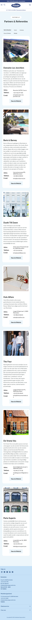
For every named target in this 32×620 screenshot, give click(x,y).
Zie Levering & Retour (21, 10)
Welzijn (15, 33)
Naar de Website (16, 101)
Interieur (22, 30)
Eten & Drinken (7, 33)
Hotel (15, 30)
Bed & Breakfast (7, 30)
